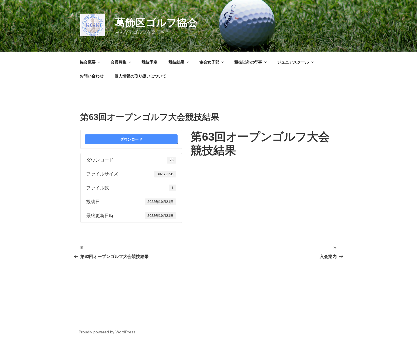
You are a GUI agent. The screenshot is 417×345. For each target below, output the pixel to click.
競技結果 (176, 62)
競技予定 (149, 62)
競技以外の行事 (248, 62)
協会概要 (88, 62)
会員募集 (119, 62)
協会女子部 (209, 62)
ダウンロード (131, 139)
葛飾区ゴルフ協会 (156, 22)
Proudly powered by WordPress (107, 332)
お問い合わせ (92, 76)
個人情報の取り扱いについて (140, 76)
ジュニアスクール (293, 62)
